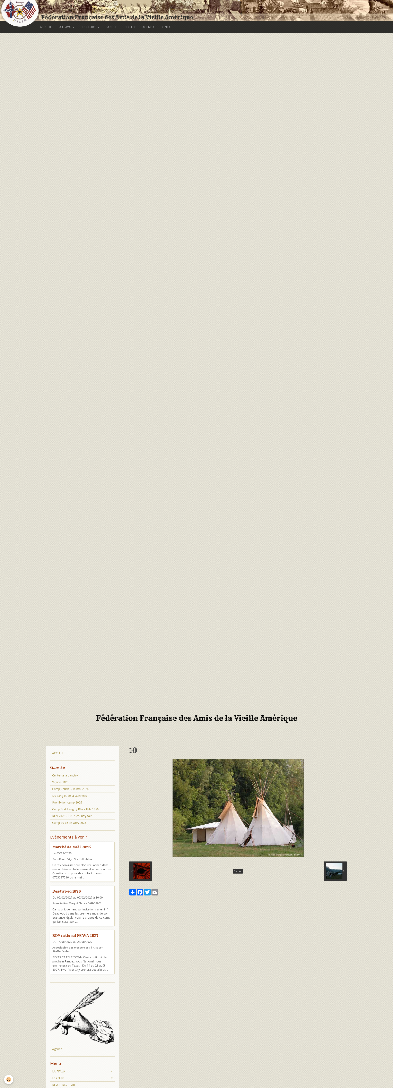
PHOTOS (130, 27)
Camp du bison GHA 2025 (69, 823)
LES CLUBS (88, 27)
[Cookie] (8, 1079)
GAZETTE (112, 27)
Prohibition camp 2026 (67, 802)
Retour (238, 871)
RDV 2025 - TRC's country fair (71, 816)
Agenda (57, 1049)
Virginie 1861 (60, 782)
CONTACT (167, 27)
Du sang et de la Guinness (69, 796)
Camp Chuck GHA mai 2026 (70, 789)
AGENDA (148, 27)
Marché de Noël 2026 (71, 847)
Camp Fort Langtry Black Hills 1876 (75, 809)
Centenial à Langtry (65, 775)
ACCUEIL (46, 27)
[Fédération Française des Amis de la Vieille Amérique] (20, 11)
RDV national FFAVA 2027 (75, 935)
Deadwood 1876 (66, 891)
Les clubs (58, 1078)
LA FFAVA (64, 27)
